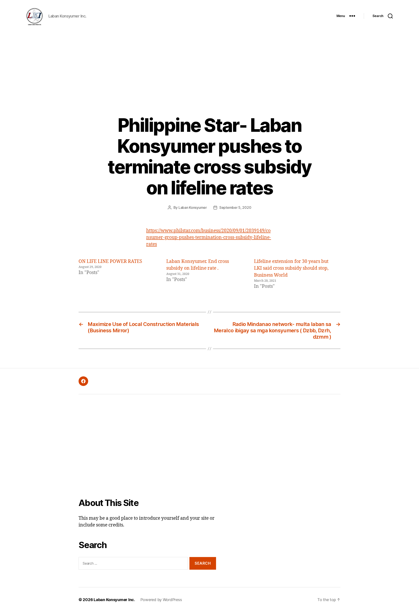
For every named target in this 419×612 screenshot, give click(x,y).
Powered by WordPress (161, 599)
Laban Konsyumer (193, 207)
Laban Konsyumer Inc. (114, 599)
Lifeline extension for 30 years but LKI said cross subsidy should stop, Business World (291, 268)
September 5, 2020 (235, 207)
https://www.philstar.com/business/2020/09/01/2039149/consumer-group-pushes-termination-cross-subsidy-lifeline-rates (208, 237)
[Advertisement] (209, 64)
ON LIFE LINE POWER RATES (110, 261)
